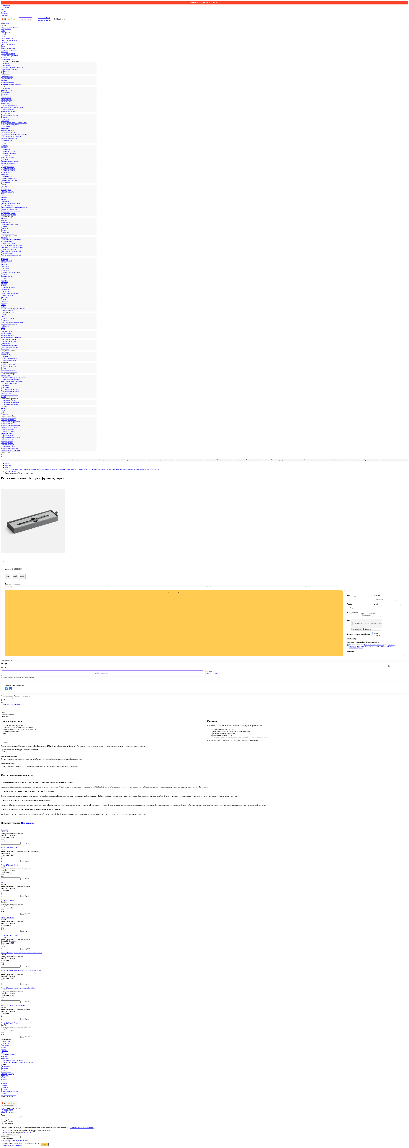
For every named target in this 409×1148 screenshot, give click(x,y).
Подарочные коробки (8, 364)
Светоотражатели (7, 234)
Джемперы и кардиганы (9, 293)
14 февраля (5, 71)
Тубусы (3, 368)
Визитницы (5, 385)
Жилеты (4, 284)
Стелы (3, 410)
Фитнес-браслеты (7, 130)
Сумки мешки (6, 149)
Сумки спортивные (8, 178)
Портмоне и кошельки (9, 383)
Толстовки (5, 264)
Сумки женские (6, 176)
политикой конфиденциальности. (13, 1145)
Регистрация (9, 1141)
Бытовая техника (7, 142)
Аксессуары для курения (10, 389)
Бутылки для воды (7, 192)
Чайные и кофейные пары (10, 203)
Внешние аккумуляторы (9, 115)
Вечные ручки (6, 98)
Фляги (3, 194)
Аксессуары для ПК (8, 132)
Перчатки (4, 301)
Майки (3, 262)
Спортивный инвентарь (9, 404)
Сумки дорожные (7, 167)
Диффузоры (5, 326)
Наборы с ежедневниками (10, 425)
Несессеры (5, 172)
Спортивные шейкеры (9, 400)
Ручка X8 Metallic (7, 918)
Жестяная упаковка (8, 370)
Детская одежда (6, 289)
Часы (3, 316)
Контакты (4, 15)
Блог (2, 9)
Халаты (3, 285)
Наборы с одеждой (7, 431)
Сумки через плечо (8, 163)
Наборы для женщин (8, 420)
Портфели (4, 159)
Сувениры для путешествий (11, 251)
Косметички (5, 376)
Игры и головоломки (8, 249)
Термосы (4, 188)
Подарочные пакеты (8, 366)
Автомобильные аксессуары (11, 255)
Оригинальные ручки (9, 105)
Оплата (3, 11)
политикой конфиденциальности (82, 1128)
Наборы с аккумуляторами (10, 437)
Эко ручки (4, 94)
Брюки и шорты (6, 276)
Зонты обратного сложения (11, 337)
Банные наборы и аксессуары (11, 245)
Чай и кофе (5, 353)
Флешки (4, 117)
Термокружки (6, 190)
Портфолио (5, 7)
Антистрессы (6, 222)
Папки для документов (9, 345)
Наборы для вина (7, 441)
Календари (5, 349)
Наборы (365, 460)
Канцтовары (5, 343)
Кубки (3, 412)
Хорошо (44, 1144)
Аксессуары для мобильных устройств (15, 134)
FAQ (2, 1053)
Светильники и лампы (9, 324)
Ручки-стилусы (6, 100)
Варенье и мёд (6, 354)
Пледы (3, 314)
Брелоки (4, 218)
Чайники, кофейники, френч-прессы (14, 207)
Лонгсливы (5, 268)
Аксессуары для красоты (10, 391)
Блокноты (4, 80)
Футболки (4, 259)
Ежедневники (15, 460)
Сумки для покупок (8, 151)
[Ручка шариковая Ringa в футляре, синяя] (15, 576)
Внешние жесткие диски (10, 125)
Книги (3, 397)
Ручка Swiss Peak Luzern (9, 847)
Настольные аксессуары (9, 347)
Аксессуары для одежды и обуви (13, 308)
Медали (3, 408)
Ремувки (4, 220)
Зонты (335, 460)
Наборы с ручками (7, 109)
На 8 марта (5, 63)
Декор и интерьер (7, 318)
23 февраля (5, 73)
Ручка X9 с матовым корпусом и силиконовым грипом (21, 970)
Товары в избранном (21, 1141)
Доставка (4, 13)
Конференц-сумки (7, 157)
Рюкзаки (4, 148)
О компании (5, 5)
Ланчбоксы (5, 201)
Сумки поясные (6, 165)
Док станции (5, 126)
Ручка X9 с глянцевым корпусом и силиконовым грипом (21, 953)
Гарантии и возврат (8, 1054)
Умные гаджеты (6, 140)
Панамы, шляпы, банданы (10, 272)
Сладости (4, 356)
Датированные (6, 79)
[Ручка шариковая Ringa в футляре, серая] (22, 576)
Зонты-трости (6, 333)
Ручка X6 (4, 830)
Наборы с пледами (7, 429)
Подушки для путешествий (11, 240)
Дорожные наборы (7, 445)
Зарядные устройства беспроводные (14, 123)
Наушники (5, 121)
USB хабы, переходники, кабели (12, 136)
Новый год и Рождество (9, 69)
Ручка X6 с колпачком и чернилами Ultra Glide (18, 988)
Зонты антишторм (7, 335)
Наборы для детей (7, 435)
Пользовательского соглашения (374, 645)
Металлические (6, 90)
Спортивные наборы (8, 446)
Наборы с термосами (8, 423)
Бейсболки (5, 270)
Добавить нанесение (102, 673)
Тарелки (4, 197)
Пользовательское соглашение (12, 1060)
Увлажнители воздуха (9, 138)
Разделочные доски (8, 213)
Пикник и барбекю (8, 243)
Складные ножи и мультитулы (12, 247)
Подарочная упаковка (9, 372)
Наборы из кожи (7, 439)
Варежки (4, 303)
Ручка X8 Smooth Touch (9, 935)
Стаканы (4, 195)
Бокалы (3, 199)
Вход (2, 1141)
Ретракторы (5, 232)
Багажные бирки (7, 241)
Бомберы (4, 280)
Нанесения (5, 1043)
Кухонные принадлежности (11, 211)
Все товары (27, 822)
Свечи (3, 328)
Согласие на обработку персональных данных (17, 1062)
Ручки (73, 460)
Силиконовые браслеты (9, 224)
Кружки (4, 186)
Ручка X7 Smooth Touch (9, 865)
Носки (3, 305)
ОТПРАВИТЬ (351, 639)
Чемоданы (4, 174)
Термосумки (5, 182)
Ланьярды (4, 228)
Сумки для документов (9, 161)
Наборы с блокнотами (9, 427)
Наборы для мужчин (8, 418)
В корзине (212, 673)
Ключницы (5, 387)
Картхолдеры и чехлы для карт (12, 381)
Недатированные (7, 77)
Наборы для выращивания (10, 450)
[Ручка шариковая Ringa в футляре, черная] (7, 576)
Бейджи (3, 230)
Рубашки (4, 274)
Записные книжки (7, 82)
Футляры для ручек (8, 111)
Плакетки (4, 414)
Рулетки (4, 226)
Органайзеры (6, 155)
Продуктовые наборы (9, 358)
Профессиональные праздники (12, 67)
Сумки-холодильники (9, 180)
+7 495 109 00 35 (44, 18)
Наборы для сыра (7, 443)
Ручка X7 (4, 882)
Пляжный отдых (7, 253)
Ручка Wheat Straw (7, 900)
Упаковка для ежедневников (11, 84)
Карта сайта (5, 1058)
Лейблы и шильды (7, 310)
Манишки (4, 297)
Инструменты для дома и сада (12, 322)
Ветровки (4, 282)
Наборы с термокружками (10, 422)
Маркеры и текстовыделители (12, 107)
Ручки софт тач (6, 96)
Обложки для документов (10, 379)
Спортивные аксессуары (10, 402)
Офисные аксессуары (8, 341)
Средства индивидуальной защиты (13, 377)
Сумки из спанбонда (8, 153)
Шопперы (4, 146)
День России (5, 65)
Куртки (3, 278)
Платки (3, 299)
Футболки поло (6, 261)
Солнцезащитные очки (9, 395)
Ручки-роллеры (6, 102)
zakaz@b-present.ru (45, 20)
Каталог (8, 465)
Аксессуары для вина (8, 215)
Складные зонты (7, 331)
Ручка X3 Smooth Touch (9, 1023)
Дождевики (5, 291)
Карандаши (5, 103)
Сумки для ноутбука (8, 171)
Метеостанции (6, 128)
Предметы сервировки (9, 209)
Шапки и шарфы (7, 295)
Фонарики (4, 238)
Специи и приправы (8, 360)
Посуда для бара (7, 205)
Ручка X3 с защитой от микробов (13, 1005)
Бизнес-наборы (6, 433)
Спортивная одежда (8, 287)
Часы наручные (6, 393)
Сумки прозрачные (8, 169)
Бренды (3, 1047)
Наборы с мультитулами (9, 448)
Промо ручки (6, 92)
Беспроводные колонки (9, 119)
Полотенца (5, 320)
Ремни (3, 307)
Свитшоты (5, 266)
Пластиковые (6, 88)
